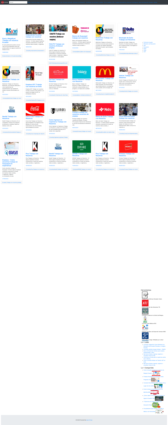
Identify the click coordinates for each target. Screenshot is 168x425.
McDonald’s (110, 94)
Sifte (113, 2)
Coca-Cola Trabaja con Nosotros (34, 117)
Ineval (29, 2)
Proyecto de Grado (67, 2)
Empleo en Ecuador (11, 56)
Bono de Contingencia (132, 2)
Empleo (101, 2)
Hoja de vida (61, 95)
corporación (34, 50)
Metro (102, 132)
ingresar (62, 137)
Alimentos (9, 132)
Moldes (155, 2)
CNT (145, 51)
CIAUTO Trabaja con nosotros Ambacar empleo (56, 46)
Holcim (126, 91)
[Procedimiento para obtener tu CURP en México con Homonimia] (159, 411)
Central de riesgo (35, 2)
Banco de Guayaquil (86, 51)
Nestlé (14, 132)
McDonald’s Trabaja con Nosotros (105, 79)
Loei (61, 2)
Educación (146, 47)
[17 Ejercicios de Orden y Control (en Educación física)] (156, 405)
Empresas (59, 63)
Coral (125, 133)
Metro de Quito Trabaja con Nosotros (104, 117)
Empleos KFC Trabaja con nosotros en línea (34, 85)
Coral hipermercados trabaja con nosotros (127, 117)
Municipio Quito (133, 53)
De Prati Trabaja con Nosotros (56, 80)
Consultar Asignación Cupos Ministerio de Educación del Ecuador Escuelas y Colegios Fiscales (154, 346)
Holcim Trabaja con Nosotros (126, 76)
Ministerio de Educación (79, 2)
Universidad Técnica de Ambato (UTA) (50, 2)
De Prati (56, 95)
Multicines (103, 55)
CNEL (145, 50)
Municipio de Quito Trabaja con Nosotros (127, 39)
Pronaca (79, 131)
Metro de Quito (107, 132)
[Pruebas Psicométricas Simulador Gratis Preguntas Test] (155, 379)
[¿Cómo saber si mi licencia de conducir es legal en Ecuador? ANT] (159, 398)
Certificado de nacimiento (92, 2)
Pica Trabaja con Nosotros (32, 155)
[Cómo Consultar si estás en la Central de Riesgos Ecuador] (156, 373)
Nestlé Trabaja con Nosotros (9, 117)
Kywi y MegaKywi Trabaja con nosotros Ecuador (10, 40)
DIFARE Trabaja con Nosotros (79, 155)
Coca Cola (33, 133)
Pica (32, 169)
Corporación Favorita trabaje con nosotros (34, 36)
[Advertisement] (39, 14)
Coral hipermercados (132, 133)
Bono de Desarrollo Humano (146, 2)
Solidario (87, 95)
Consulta (28, 50)
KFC (36, 100)
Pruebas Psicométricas (121, 2)
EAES (145, 48)
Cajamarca (56, 137)
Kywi (17, 56)
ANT (145, 45)
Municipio (126, 53)
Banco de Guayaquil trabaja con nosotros (80, 37)
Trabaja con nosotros (111, 55)
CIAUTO (51, 63)
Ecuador (4, 182)
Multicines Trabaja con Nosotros (104, 39)
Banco (78, 51)
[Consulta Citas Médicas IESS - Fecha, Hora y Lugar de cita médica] (158, 386)
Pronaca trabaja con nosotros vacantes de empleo (80, 114)
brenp (6, 2)
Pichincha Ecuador (148, 42)
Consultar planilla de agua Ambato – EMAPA (155, 349)
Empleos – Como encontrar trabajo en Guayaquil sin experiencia (10, 163)
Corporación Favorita (42, 50)
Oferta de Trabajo (66, 63)
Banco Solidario (81, 95)
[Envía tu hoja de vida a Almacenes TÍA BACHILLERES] (155, 392)
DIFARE (79, 169)
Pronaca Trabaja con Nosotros (126, 155)
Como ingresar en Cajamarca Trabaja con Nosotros (57, 122)
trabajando (20, 182)
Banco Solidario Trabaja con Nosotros (81, 80)
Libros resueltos (108, 2)
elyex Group (89, 420)
